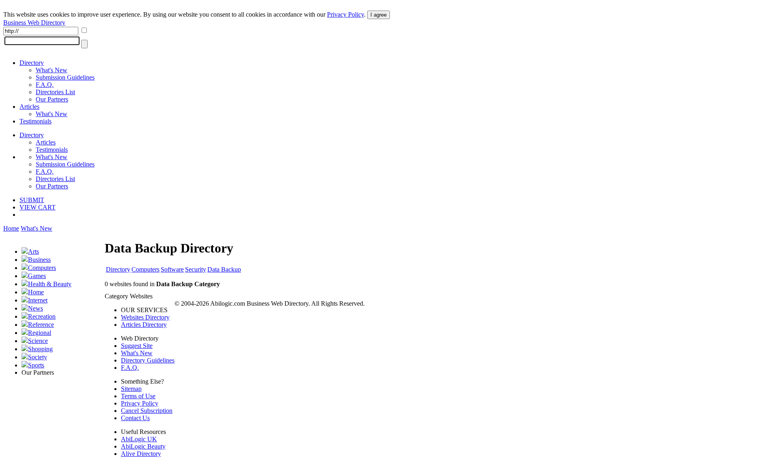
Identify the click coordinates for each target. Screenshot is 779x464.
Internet (37, 300)
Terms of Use (138, 396)
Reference (41, 324)
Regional (39, 332)
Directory (31, 62)
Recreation (42, 316)
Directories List (55, 91)
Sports (36, 365)
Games (37, 275)
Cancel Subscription (146, 410)
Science (38, 340)
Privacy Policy (345, 14)
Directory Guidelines (147, 360)
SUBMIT (31, 199)
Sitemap (131, 388)
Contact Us (135, 417)
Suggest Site (137, 345)
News (35, 308)
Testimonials (35, 121)
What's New (51, 70)
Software (172, 269)
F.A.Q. (45, 84)
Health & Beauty (49, 284)
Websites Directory (145, 317)
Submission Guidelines (65, 77)
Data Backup (224, 269)
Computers (42, 267)
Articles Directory (144, 324)
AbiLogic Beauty (143, 446)
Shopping (40, 348)
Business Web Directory (34, 22)
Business (39, 259)
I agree (378, 15)
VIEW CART (37, 207)
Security (195, 269)
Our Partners (52, 99)
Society (37, 357)
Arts (33, 251)
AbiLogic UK (139, 439)
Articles (29, 106)
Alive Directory (141, 453)
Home (11, 228)
